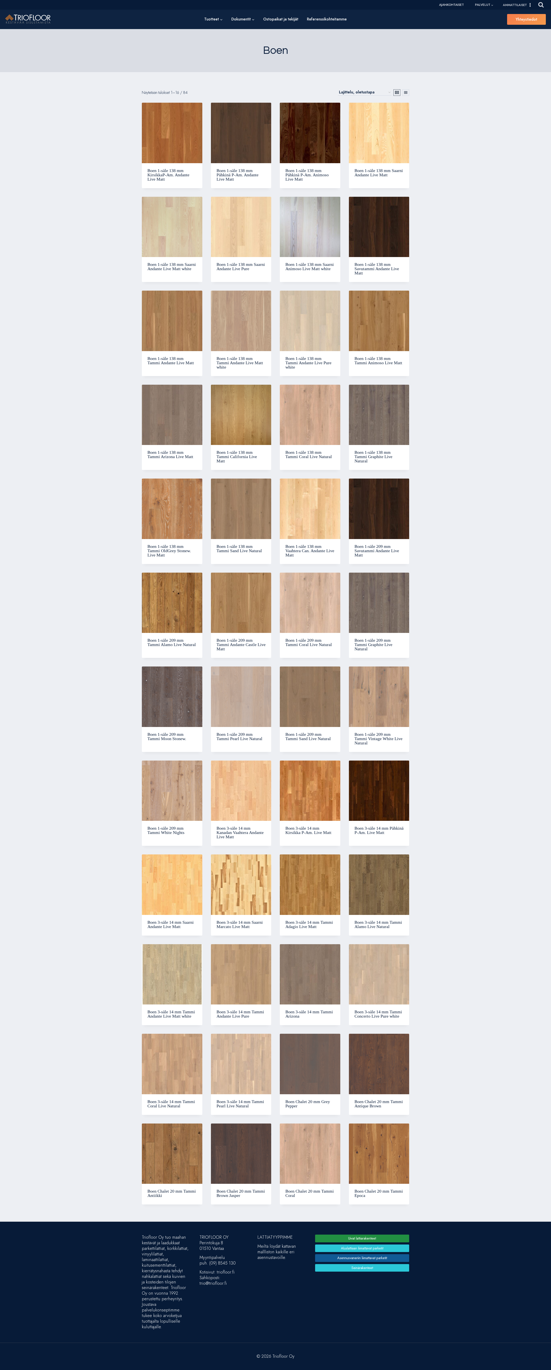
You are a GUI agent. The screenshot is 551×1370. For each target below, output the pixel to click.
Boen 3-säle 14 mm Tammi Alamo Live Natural (378, 924)
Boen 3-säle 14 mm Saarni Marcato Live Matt (240, 924)
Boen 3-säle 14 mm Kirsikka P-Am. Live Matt (308, 830)
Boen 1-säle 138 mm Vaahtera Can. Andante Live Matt (309, 550)
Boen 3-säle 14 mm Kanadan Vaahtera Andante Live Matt (240, 832)
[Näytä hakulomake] (541, 5)
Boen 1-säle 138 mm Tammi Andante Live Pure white (308, 362)
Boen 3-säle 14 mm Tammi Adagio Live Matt (309, 924)
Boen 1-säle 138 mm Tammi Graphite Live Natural (373, 456)
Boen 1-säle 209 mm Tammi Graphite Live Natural (373, 644)
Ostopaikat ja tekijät (280, 19)
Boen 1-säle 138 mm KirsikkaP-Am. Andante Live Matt (168, 174)
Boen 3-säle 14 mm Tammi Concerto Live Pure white (378, 1013)
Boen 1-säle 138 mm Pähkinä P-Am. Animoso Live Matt (307, 174)
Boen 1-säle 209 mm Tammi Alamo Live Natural (171, 642)
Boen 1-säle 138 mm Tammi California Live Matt (237, 456)
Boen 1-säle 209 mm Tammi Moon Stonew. (166, 736)
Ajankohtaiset (451, 4)
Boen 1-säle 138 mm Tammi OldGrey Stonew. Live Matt (169, 550)
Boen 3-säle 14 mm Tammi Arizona (309, 1013)
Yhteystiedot (526, 19)
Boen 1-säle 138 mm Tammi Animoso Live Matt (378, 360)
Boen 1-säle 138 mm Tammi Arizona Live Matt (170, 454)
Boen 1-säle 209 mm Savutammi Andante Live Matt (376, 550)
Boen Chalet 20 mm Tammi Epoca (378, 1193)
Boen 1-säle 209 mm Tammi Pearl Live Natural (239, 736)
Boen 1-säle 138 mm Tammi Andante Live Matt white (240, 362)
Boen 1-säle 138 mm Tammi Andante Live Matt (170, 360)
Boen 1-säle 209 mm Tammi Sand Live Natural (308, 736)
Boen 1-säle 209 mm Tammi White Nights (165, 830)
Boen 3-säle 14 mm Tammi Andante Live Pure (240, 1013)
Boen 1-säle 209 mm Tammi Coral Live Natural (308, 642)
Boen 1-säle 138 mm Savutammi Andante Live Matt (376, 268)
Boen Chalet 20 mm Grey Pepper (307, 1103)
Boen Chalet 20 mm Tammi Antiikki (171, 1193)
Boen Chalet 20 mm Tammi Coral (309, 1193)
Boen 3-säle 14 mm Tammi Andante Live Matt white (171, 1013)
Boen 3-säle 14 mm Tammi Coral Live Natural (171, 1103)
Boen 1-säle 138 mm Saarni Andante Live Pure (241, 266)
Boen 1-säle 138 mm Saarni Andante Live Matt (378, 172)
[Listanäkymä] (405, 92)
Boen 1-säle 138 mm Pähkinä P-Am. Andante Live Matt (237, 174)
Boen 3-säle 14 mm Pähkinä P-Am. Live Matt (379, 830)
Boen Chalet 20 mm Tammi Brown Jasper (241, 1193)
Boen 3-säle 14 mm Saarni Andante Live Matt (170, 924)
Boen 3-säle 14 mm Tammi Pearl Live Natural (240, 1103)
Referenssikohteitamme (327, 19)
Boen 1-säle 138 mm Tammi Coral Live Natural (308, 454)
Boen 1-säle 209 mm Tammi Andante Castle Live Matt (241, 644)
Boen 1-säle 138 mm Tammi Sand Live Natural (239, 548)
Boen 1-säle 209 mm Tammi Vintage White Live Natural (378, 738)
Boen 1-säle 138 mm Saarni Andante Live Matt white (171, 266)
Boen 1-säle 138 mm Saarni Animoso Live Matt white (309, 266)
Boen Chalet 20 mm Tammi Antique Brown (378, 1103)
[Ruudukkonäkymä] (396, 92)
